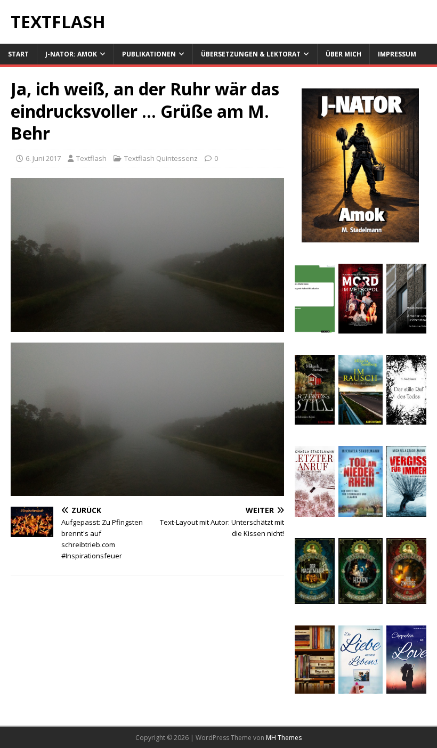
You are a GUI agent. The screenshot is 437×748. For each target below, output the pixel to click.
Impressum (397, 54)
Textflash (91, 158)
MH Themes (284, 737)
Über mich (343, 54)
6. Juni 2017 (43, 158)
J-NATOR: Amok (71, 54)
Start (18, 54)
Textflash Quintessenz (161, 158)
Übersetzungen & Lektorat (251, 54)
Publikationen (149, 54)
